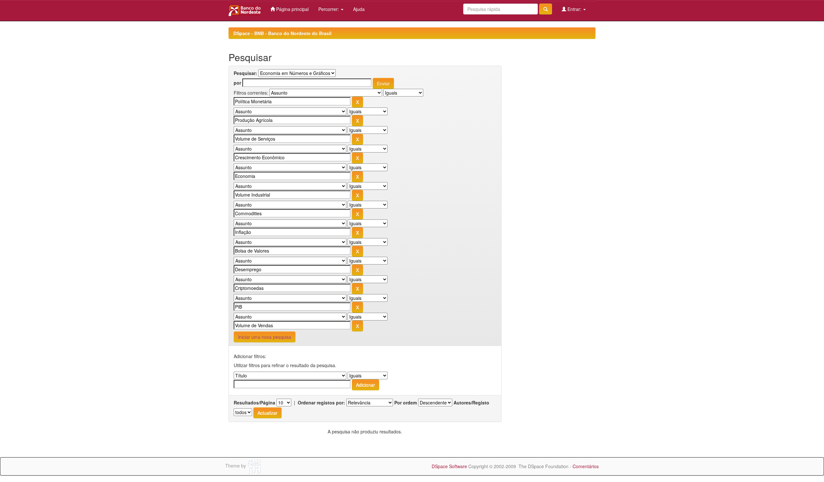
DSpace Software (449, 466)
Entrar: (574, 9)
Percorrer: (329, 9)
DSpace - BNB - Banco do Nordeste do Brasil (282, 33)
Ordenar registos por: (321, 402)
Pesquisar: (245, 73)
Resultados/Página (254, 402)
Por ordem (405, 402)
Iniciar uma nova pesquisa (264, 337)
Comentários (586, 466)
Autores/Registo (471, 402)
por (237, 82)
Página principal (292, 9)
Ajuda (359, 9)
